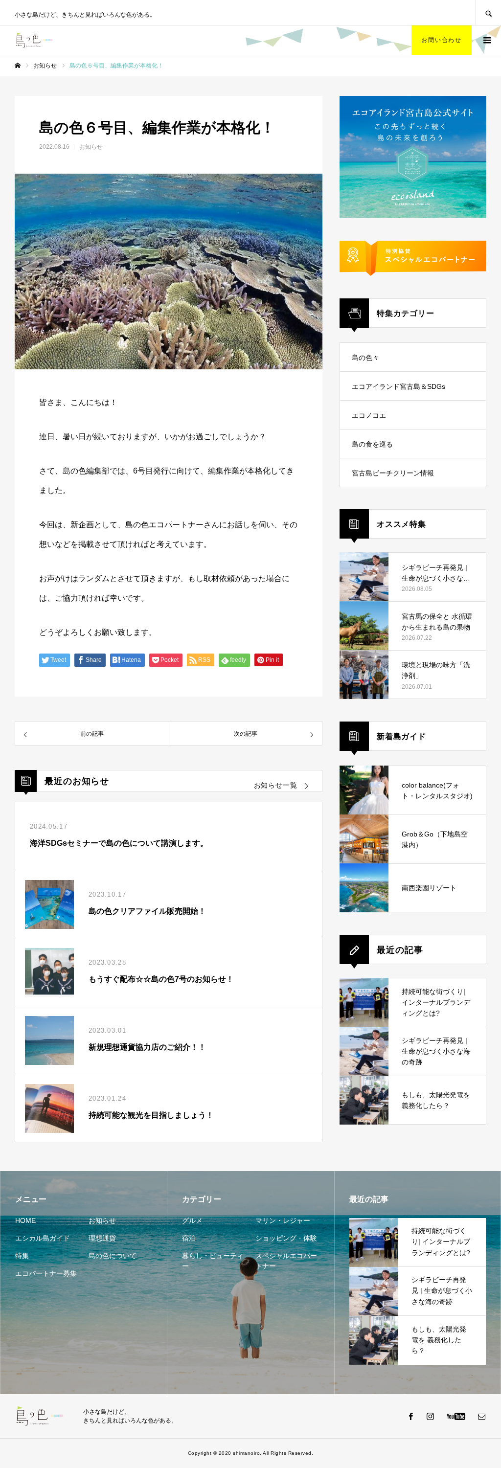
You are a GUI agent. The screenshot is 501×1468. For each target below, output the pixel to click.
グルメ (192, 1220)
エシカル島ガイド (42, 1238)
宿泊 (189, 1238)
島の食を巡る (372, 444)
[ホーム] (18, 65)
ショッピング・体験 (286, 1238)
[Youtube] (456, 1416)
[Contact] (481, 1416)
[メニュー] (486, 40)
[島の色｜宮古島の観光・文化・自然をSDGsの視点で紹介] (37, 40)
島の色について (113, 1256)
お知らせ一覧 (275, 785)
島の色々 (365, 357)
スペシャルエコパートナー (286, 1261)
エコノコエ (369, 415)
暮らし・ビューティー (213, 1261)
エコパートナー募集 (46, 1273)
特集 (22, 1256)
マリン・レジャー (282, 1220)
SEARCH (488, 12)
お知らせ (91, 146)
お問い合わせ (441, 40)
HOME (25, 1220)
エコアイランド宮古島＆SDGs (398, 386)
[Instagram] (430, 1416)
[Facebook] (410, 1416)
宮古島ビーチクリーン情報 (393, 473)
